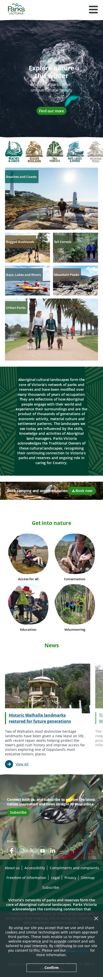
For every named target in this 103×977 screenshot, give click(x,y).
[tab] (13, 152)
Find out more (51, 110)
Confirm (51, 967)
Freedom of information (26, 877)
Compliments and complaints (74, 867)
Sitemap (88, 877)
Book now (84, 490)
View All (22, 764)
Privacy (12, 841)
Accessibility (34, 867)
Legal (55, 877)
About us (12, 867)
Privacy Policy (78, 950)
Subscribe (18, 812)
